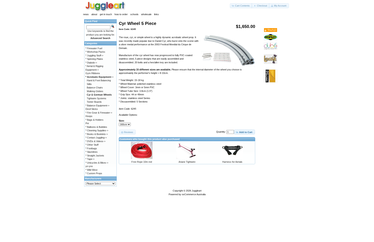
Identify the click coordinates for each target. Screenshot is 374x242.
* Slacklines (91, 152)
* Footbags (91, 148)
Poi (87, 123)
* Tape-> (89, 159)
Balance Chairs (95, 87)
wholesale (146, 14)
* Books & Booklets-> (96, 134)
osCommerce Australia (194, 194)
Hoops (88, 116)
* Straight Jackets (94, 155)
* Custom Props (93, 173)
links (156, 14)
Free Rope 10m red (141, 162)
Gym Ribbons (92, 73)
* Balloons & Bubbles (96, 127)
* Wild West (91, 170)
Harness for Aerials (232, 162)
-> (99, 77)
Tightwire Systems (96, 98)
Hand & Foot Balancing (99, 80)
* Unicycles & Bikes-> (96, 162)
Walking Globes (95, 91)
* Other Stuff (91, 144)
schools (134, 14)
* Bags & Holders (94, 120)
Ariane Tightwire (187, 162)
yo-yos (89, 166)
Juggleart (197, 190)
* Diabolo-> (91, 62)
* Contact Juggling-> (96, 137)
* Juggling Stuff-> (94, 55)
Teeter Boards (94, 102)
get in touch (106, 14)
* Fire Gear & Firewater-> (98, 112)
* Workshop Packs (95, 51)
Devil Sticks (91, 109)
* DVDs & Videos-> (95, 141)
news (86, 14)
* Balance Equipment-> (97, 105)
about (94, 14)
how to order (121, 14)
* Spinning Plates (94, 59)
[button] (241, 5)
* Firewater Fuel (93, 48)
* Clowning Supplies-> (96, 130)
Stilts (89, 84)
